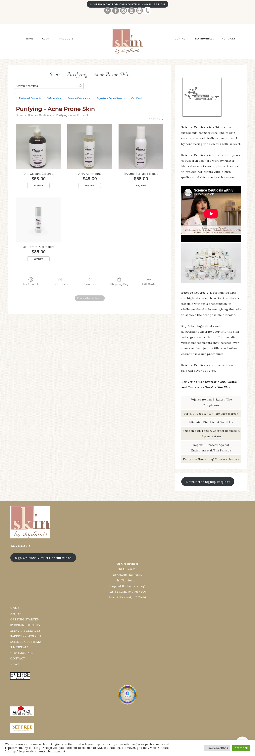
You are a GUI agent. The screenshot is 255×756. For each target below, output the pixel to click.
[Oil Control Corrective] (38, 219)
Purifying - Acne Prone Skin (73, 115)
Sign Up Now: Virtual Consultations (43, 558)
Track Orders (60, 284)
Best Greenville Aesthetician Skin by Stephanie (127, 41)
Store (19, 115)
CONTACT (17, 658)
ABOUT (15, 614)
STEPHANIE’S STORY (25, 625)
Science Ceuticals (39, 115)
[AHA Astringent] (89, 146)
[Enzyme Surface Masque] (141, 146)
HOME (15, 608)
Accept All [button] (241, 748)
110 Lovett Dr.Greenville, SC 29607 (127, 569)
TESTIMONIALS (21, 653)
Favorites (90, 284)
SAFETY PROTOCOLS (25, 636)
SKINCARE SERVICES (25, 630)
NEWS (14, 664)
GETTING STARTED (24, 619)
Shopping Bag (119, 284)
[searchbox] (49, 86)
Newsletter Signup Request (208, 482)
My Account (30, 284)
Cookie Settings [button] (217, 748)
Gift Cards (148, 284)
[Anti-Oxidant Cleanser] (38, 146)
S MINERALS (19, 647)
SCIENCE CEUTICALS (26, 642)
